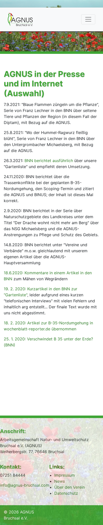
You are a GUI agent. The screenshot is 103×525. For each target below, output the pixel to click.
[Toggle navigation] (88, 19)
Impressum (64, 475)
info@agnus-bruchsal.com (24, 485)
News (59, 481)
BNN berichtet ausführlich (48, 160)
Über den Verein (69, 487)
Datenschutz (66, 493)
